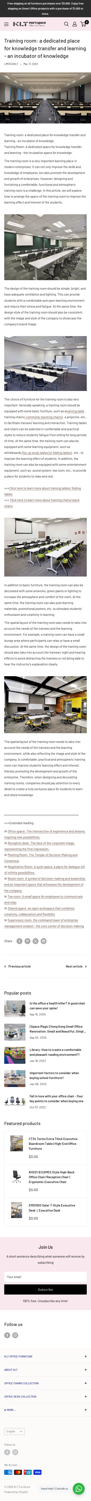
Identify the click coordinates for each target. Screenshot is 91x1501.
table (75, 411)
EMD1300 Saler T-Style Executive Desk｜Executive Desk (52, 1207)
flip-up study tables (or (47, 453)
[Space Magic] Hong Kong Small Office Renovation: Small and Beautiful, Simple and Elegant (57, 1029)
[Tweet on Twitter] (36, 941)
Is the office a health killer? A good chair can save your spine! (57, 1005)
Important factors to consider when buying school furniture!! (54, 1075)
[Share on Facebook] (19, 941)
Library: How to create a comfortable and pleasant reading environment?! (55, 1052)
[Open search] (66, 24)
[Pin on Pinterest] (27, 941)
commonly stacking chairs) (43, 417)
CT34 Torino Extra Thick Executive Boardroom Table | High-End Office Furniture (53, 1144)
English (11, 1431)
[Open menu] (6, 24)
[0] (83, 24)
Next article (74, 966)
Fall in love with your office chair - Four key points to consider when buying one (56, 1098)
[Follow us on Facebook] (7, 1335)
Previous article (19, 966)
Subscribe (45, 1289)
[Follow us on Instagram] (15, 1335)
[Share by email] (44, 941)
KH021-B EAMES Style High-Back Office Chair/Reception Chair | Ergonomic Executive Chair (51, 1177)
